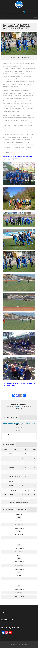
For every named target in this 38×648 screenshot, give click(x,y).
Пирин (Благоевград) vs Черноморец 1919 (19, 423)
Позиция (5, 449)
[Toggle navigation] (35, 16)
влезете (16, 406)
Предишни (5, 499)
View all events (19, 596)
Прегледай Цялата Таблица (19, 502)
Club (15, 449)
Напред (33, 499)
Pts (34, 449)
